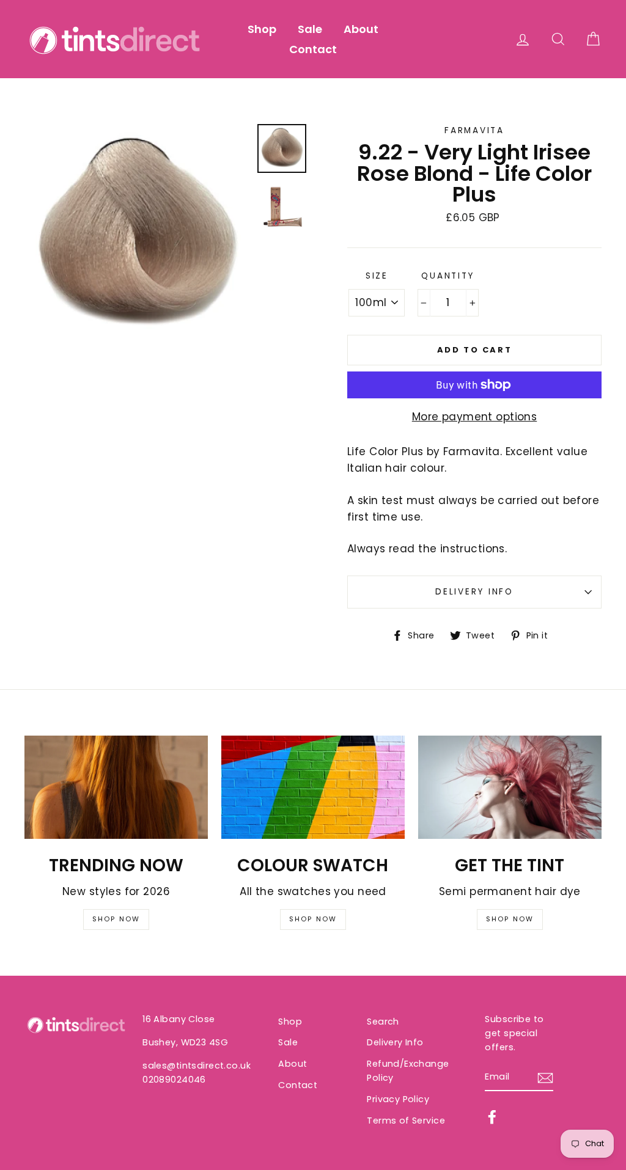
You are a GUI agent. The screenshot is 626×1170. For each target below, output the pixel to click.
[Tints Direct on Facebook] (492, 1117)
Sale (310, 29)
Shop (262, 29)
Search (383, 1021)
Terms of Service (406, 1120)
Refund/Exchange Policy (408, 1071)
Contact (313, 49)
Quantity (447, 276)
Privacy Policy (398, 1099)
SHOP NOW (116, 919)
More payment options (474, 416)
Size (377, 276)
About (361, 29)
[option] (136, 236)
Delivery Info (474, 592)
